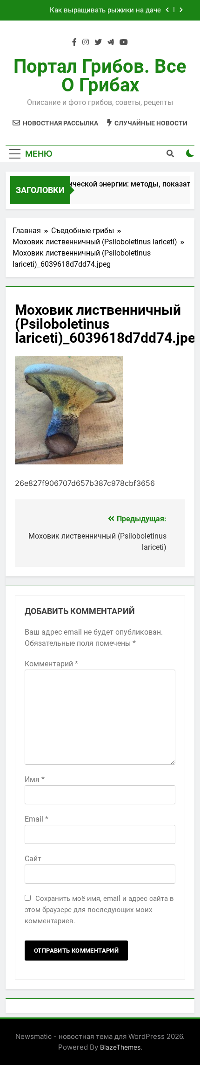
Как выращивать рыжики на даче (105, 10)
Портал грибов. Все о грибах (100, 75)
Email (36, 819)
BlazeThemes (120, 1047)
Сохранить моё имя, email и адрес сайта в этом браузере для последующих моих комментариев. (99, 909)
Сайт (33, 858)
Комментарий (51, 663)
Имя (35, 779)
